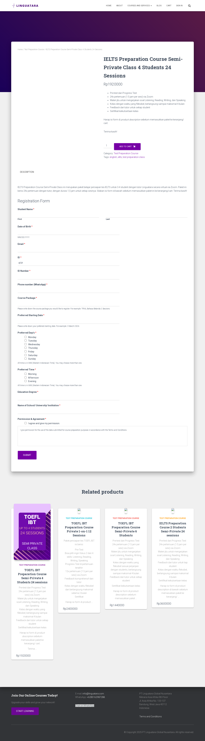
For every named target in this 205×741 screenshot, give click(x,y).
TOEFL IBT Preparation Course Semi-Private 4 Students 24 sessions (32, 576)
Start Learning (25, 711)
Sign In (179, 5)
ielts (120, 157)
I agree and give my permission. (44, 423)
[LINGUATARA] (25, 6)
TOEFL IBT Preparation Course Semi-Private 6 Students (126, 529)
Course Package (27, 298)
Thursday (33, 348)
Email (21, 244)
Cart (168, 5)
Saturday (32, 355)
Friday (31, 351)
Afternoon (33, 377)
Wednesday (34, 344)
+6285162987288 (96, 697)
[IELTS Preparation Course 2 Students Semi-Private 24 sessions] (172, 510)
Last (108, 219)
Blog (159, 5)
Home (108, 5)
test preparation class (134, 157)
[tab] (29, 172)
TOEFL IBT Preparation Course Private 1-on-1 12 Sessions (79, 529)
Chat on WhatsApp (84, 705)
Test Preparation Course (34, 49)
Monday (32, 337)
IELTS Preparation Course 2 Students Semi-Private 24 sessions (172, 529)
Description (27, 172)
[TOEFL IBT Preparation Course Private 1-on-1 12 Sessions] (79, 510)
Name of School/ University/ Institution (39, 405)
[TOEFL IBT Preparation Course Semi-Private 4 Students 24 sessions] (32, 532)
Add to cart (125, 146)
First (20, 219)
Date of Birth (25, 226)
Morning (32, 374)
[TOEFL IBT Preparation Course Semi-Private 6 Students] (125, 510)
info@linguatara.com (93, 693)
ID (19, 257)
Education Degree (28, 392)
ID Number (24, 271)
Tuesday (32, 340)
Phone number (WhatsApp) (32, 284)
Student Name (26, 209)
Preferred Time (27, 369)
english (113, 157)
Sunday (32, 359)
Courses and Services (138, 5)
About (119, 5)
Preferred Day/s (27, 332)
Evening (32, 381)
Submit (27, 455)
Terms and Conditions (150, 716)
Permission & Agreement (32, 419)
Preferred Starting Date (31, 315)
